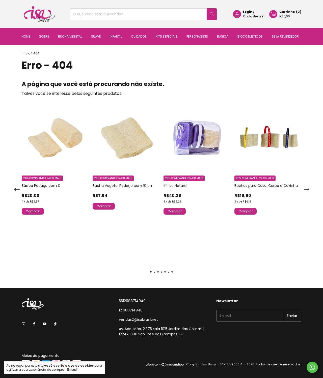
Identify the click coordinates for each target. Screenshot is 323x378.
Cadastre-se (253, 16)
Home (26, 36)
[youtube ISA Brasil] (44, 324)
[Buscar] (212, 14)
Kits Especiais (166, 36)
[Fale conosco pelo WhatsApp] (312, 367)
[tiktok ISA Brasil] (55, 324)
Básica (222, 36)
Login (247, 12)
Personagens (197, 36)
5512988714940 (132, 300)
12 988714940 (131, 310)
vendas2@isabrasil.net (138, 319)
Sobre (44, 36)
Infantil (116, 36)
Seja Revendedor (285, 36)
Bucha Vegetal (70, 36)
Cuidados (139, 36)
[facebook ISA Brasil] (34, 324)
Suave (96, 36)
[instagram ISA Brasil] (23, 324)
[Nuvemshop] (164, 365)
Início (26, 53)
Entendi (72, 369)
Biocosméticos (250, 36)
